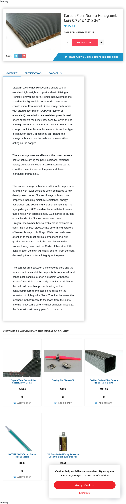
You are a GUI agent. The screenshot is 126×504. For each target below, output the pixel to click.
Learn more (84, 493)
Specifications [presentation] (33, 73)
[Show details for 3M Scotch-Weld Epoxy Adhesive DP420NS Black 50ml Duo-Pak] (63, 432)
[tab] (12, 73)
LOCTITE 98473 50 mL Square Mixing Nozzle (22, 455)
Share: (9, 56)
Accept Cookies (84, 485)
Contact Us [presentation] (55, 73)
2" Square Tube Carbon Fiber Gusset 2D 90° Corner (22, 381)
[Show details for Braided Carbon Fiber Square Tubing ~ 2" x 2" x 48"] (104, 358)
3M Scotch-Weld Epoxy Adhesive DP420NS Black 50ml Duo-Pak (63, 455)
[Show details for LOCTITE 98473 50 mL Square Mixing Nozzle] (22, 432)
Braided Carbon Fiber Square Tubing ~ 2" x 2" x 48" (104, 381)
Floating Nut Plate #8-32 (63, 380)
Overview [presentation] (11, 73)
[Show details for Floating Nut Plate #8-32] (63, 358)
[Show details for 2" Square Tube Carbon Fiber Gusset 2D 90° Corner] (22, 358)
